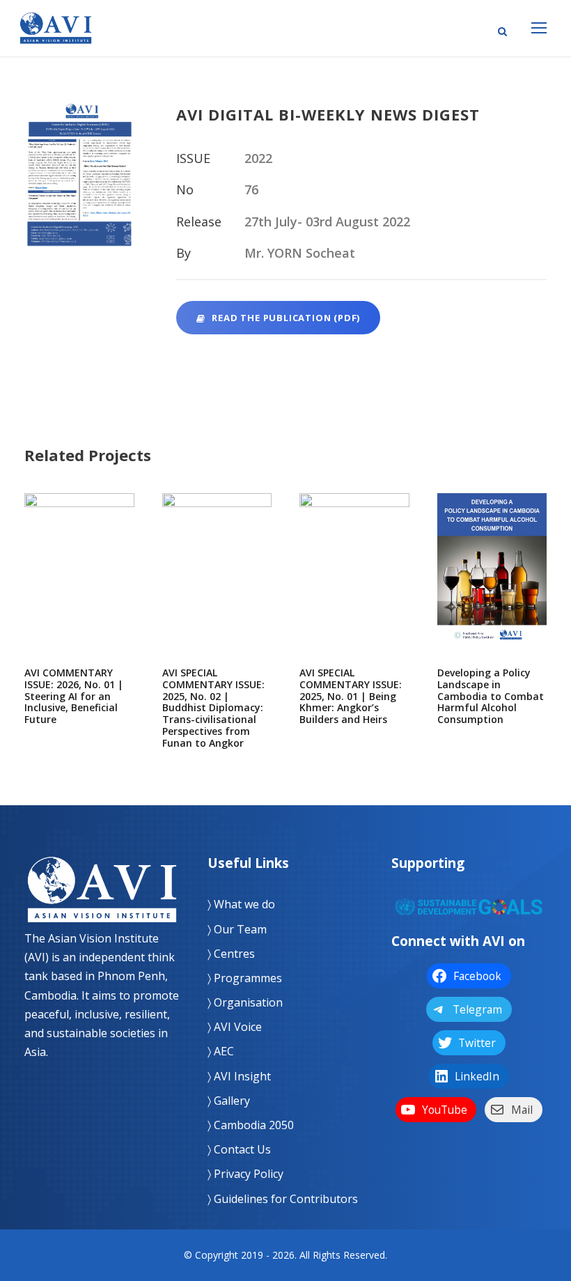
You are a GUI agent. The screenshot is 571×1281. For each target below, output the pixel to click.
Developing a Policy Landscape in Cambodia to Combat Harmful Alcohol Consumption (492, 585)
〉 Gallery (229, 1100)
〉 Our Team (237, 929)
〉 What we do (241, 904)
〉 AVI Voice (235, 1026)
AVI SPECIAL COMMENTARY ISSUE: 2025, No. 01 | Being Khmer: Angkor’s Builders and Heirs (354, 585)
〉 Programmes (245, 978)
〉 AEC (221, 1051)
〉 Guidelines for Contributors (283, 1198)
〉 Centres (231, 953)
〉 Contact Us (239, 1149)
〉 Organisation (245, 1002)
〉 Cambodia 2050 (251, 1125)
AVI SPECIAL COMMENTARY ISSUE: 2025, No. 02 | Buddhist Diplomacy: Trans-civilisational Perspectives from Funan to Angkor (216, 585)
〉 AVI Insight (239, 1076)
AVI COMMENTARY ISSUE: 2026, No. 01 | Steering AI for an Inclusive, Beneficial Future (79, 585)
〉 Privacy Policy (245, 1173)
